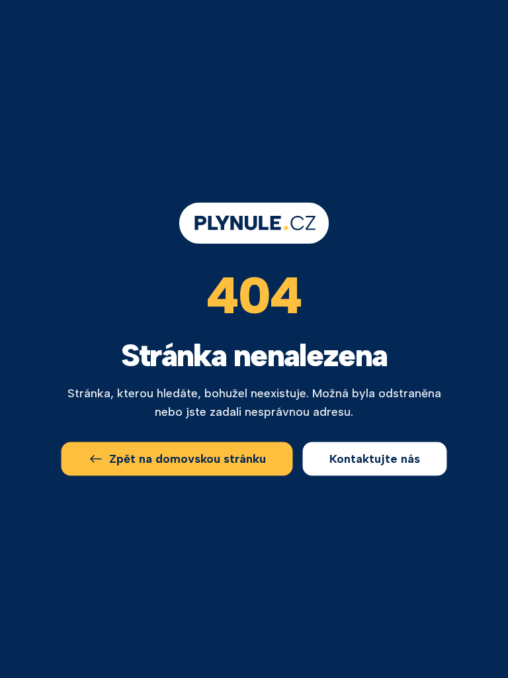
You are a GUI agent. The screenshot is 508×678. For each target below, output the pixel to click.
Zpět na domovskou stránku (187, 459)
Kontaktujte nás (374, 459)
